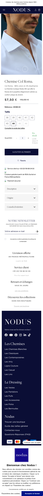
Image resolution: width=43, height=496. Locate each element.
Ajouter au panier (22, 152)
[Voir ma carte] (39, 10)
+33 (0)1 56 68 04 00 (21, 271)
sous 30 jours (21, 285)
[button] (18, 69)
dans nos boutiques (21, 301)
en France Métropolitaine (21, 256)
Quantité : (9, 138)
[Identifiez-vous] (35, 10)
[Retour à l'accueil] (21, 10)
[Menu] (4, 9)
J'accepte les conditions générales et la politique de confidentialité (23, 240)
